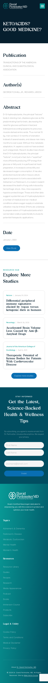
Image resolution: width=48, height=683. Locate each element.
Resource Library (11, 567)
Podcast (7, 594)
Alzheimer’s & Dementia (14, 528)
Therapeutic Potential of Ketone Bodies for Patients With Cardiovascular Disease (23, 359)
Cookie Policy (9, 632)
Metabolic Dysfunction (13, 539)
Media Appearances (12, 588)
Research (7, 583)
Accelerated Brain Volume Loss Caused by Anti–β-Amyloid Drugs (23, 331)
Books (6, 599)
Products (7, 610)
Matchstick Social (31, 675)
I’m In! (24, 473)
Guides (6, 572)
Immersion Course (11, 604)
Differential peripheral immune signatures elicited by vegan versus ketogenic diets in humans (23, 305)
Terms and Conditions (13, 637)
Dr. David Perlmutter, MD (26, 667)
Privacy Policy (9, 648)
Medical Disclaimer (11, 643)
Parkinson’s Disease (12, 534)
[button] (42, 6)
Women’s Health (10, 550)
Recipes (6, 577)
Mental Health (9, 544)
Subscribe (7, 615)
